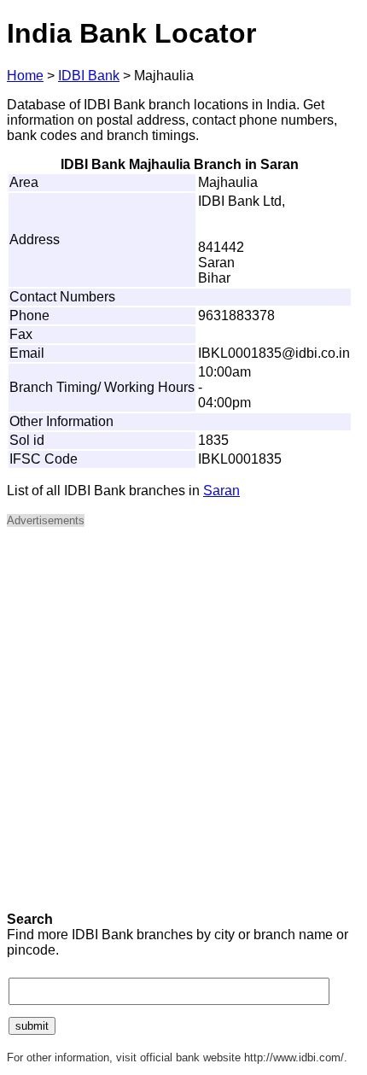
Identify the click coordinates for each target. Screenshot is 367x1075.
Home (25, 75)
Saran (221, 490)
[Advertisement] (183, 724)
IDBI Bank (88, 75)
